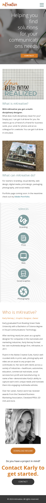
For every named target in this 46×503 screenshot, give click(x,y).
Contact (29, 55)
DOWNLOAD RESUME (23, 451)
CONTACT (23, 481)
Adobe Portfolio (21, 196)
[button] (42, 5)
